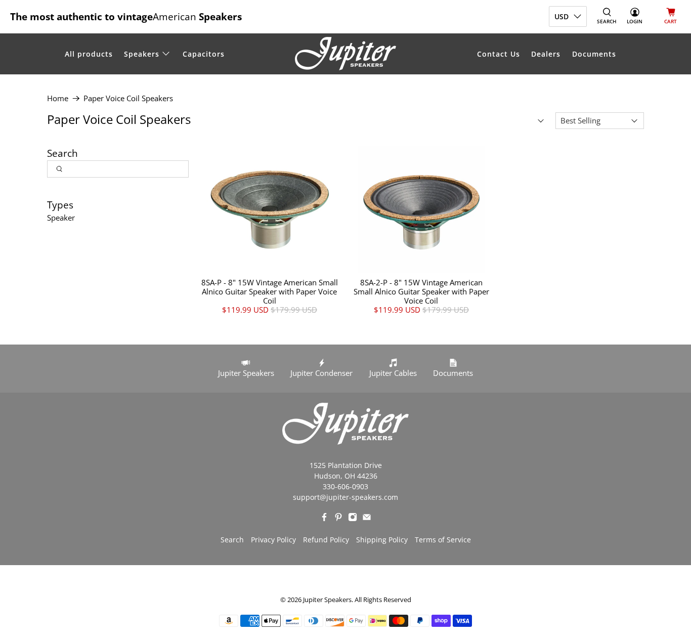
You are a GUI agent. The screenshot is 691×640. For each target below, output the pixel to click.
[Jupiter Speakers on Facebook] (324, 519)
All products (89, 54)
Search (232, 539)
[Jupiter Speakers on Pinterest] (338, 519)
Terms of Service (443, 539)
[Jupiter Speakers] (345, 53)
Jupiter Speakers (327, 599)
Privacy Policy (273, 539)
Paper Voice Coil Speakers (128, 98)
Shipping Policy (382, 539)
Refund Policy (326, 539)
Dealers (545, 54)
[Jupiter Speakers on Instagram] (352, 519)
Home (57, 98)
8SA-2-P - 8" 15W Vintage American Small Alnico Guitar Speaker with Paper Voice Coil (421, 291)
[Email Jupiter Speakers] (366, 519)
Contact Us (498, 54)
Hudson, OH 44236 (345, 476)
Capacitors (204, 54)
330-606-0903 (345, 486)
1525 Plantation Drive (346, 465)
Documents (594, 54)
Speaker (61, 217)
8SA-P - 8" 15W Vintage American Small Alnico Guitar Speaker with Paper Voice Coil (269, 291)
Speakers (141, 54)
